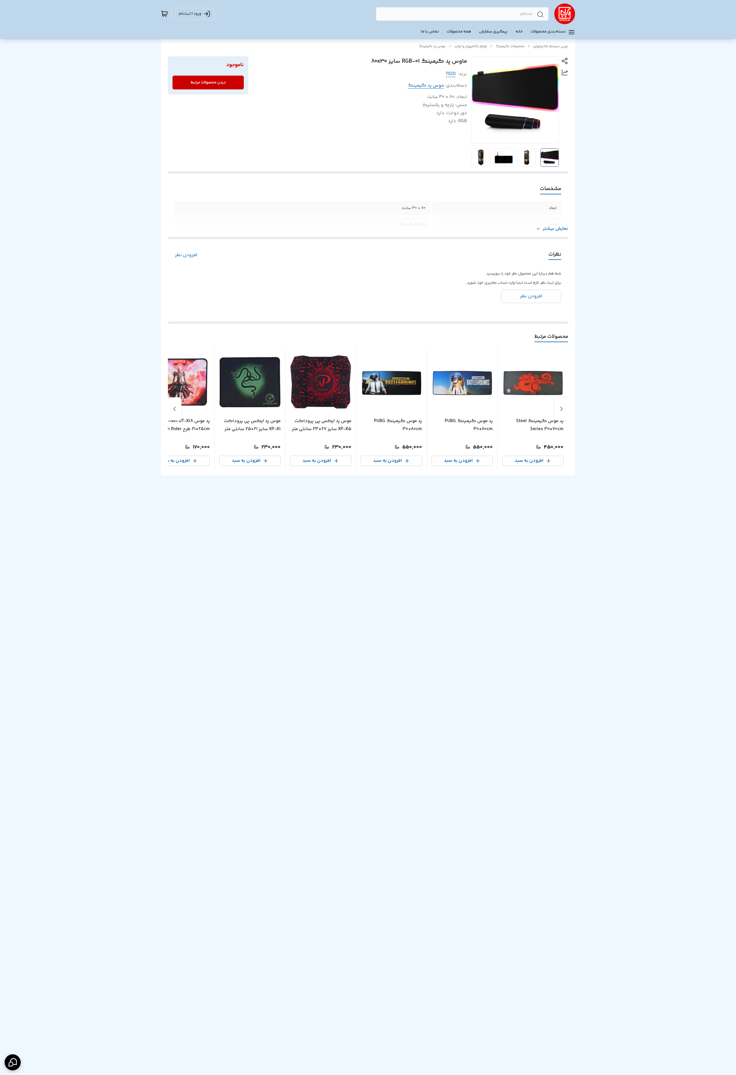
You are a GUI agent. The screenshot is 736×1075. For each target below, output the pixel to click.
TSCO (451, 74)
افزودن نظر (186, 255)
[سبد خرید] (164, 13)
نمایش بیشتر (555, 228)
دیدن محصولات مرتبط (208, 82)
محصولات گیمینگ (510, 46)
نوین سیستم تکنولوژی (550, 46)
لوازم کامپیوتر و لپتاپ (471, 46)
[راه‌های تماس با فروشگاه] (13, 1062)
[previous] (561, 408)
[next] (174, 408)
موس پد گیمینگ (432, 46)
